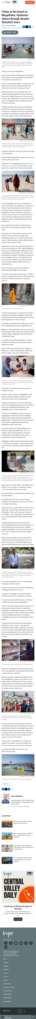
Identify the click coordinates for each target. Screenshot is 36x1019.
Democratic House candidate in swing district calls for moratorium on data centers (23, 847)
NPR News (6, 784)
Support (5, 980)
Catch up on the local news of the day (18, 907)
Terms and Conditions (9, 987)
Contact (5, 973)
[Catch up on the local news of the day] (18, 887)
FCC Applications (7, 990)
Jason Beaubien (11, 25)
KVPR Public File (7, 998)
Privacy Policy (7, 983)
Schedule (5, 966)
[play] (3, 1017)
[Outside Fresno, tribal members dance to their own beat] (7, 824)
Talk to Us (5, 976)
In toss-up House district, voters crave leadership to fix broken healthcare (22, 859)
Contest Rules (7, 1001)
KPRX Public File (7, 994)
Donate (30, 2)
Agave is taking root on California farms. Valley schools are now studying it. (23, 835)
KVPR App (6, 969)
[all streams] (34, 1017)
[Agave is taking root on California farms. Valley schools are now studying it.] (7, 836)
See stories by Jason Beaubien (20, 806)
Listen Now (18, 919)
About (5, 959)
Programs (6, 962)
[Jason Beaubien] (5, 799)
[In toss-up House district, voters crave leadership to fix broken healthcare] (7, 860)
